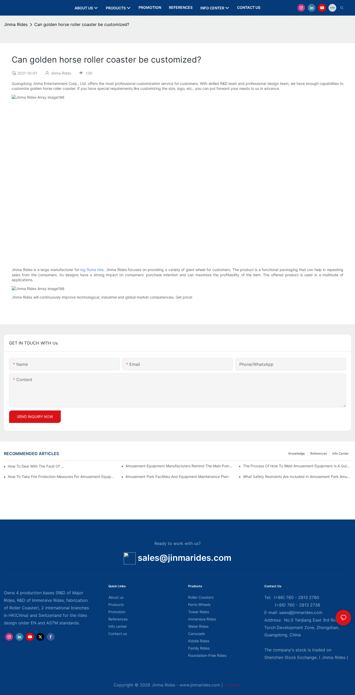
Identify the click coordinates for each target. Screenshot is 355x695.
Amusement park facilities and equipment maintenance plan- (178, 476)
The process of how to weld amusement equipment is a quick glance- (297, 466)
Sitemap (232, 684)
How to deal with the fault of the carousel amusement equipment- (36, 466)
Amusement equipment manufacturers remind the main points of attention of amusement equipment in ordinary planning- (180, 466)
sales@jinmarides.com (184, 557)
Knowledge (296, 453)
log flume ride (92, 269)
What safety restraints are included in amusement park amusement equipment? (297, 476)
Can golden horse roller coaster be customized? (81, 24)
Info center (340, 453)
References (318, 453)
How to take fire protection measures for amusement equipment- (62, 476)
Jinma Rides (16, 24)
